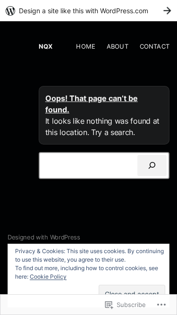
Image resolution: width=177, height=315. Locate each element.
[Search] (152, 165)
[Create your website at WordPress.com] (88, 10)
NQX (45, 46)
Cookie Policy (48, 276)
